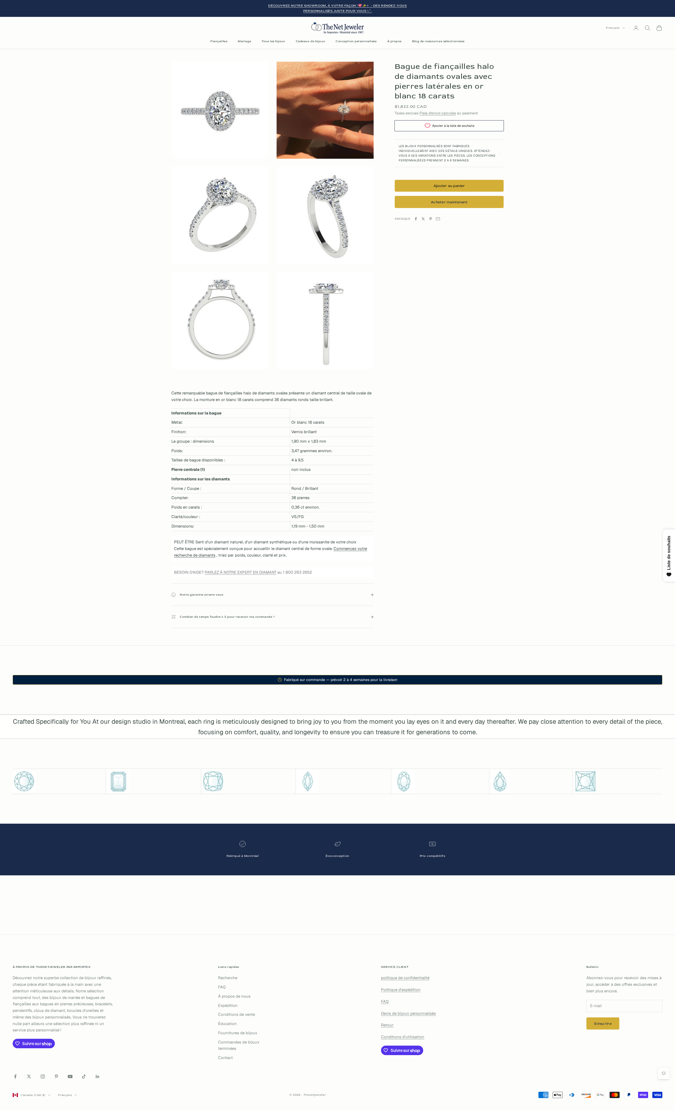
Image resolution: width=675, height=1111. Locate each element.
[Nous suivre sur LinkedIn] (97, 1076)
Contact (225, 1057)
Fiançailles (218, 41)
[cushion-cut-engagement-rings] (248, 781)
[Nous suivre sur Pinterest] (56, 1076)
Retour (387, 1024)
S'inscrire (603, 1023)
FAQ (222, 986)
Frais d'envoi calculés (438, 112)
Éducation (227, 1023)
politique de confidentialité (405, 977)
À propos (394, 41)
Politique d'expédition (401, 989)
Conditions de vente (236, 1014)
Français (613, 28)
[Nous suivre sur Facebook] (15, 1076)
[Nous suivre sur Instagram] (42, 1076)
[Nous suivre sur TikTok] (83, 1076)
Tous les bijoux (273, 41)
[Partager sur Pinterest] (430, 219)
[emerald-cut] (153, 781)
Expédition (228, 1005)
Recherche (227, 977)
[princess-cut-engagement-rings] (618, 781)
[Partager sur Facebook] (416, 219)
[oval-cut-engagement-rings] (440, 781)
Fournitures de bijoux (237, 1032)
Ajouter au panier (449, 185)
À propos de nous (234, 996)
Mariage (244, 41)
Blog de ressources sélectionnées (438, 41)
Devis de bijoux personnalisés (408, 1013)
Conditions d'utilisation (402, 1036)
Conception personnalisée (356, 41)
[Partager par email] (438, 219)
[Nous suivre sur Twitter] (29, 1076)
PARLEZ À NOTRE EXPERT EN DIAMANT (240, 572)
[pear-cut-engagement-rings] (531, 781)
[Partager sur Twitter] (423, 219)
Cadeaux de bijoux (310, 41)
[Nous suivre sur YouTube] (70, 1076)
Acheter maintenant (449, 202)
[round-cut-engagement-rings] (58, 781)
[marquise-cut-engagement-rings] (343, 781)
